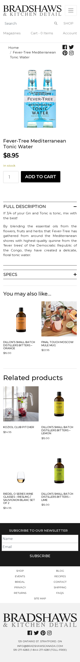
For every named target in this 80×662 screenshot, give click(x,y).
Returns (20, 592)
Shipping (60, 587)
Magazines (11, 33)
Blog (60, 570)
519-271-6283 (21, 649)
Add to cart (40, 176)
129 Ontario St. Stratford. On (40, 641)
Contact (60, 581)
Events (20, 576)
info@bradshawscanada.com (40, 646)
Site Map (40, 598)
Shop (68, 23)
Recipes (60, 576)
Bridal (20, 581)
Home (13, 48)
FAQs (60, 592)
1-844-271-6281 (40, 649)
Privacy (20, 587)
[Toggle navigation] (71, 10)
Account (70, 33)
